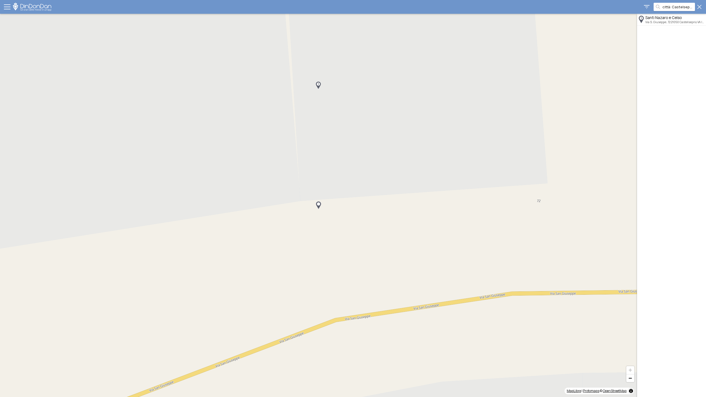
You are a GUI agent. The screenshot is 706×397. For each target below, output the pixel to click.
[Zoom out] (630, 378)
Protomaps (591, 390)
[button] (318, 85)
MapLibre (574, 390)
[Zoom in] (630, 370)
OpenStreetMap (615, 390)
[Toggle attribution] (631, 391)
